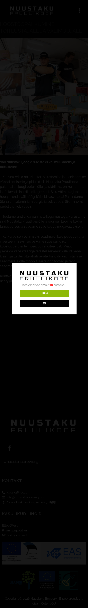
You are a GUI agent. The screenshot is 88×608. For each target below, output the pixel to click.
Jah (44, 293)
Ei (44, 303)
